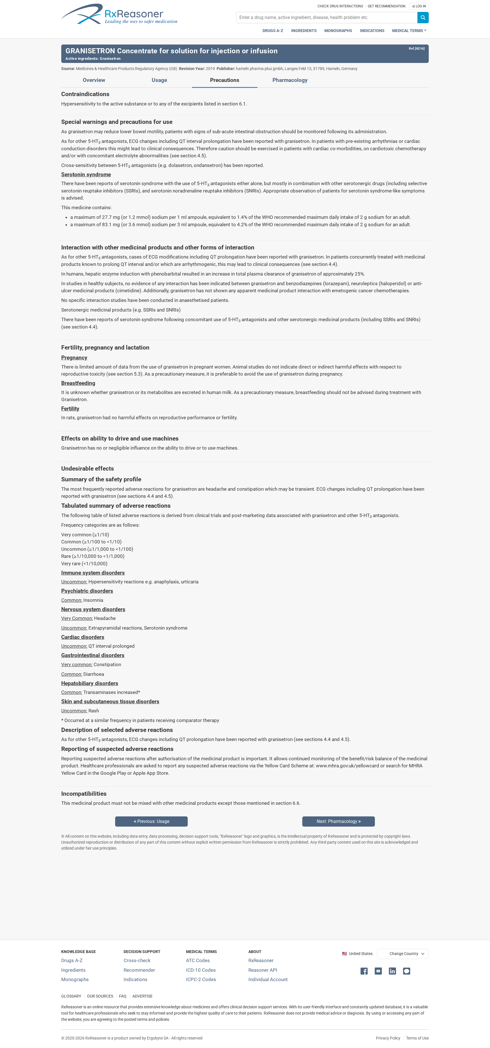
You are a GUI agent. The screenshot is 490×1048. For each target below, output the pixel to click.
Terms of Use (417, 1038)
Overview (94, 80)
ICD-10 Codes (201, 970)
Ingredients (304, 30)
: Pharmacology (339, 821)
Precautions (224, 80)
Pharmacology (290, 80)
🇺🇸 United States (357, 953)
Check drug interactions (340, 6)
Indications (372, 30)
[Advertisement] (231, 895)
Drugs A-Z (273, 30)
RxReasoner (261, 960)
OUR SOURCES (100, 996)
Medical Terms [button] (407, 30)
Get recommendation (386, 6)
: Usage (151, 821)
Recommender (139, 970)
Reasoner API (262, 970)
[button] (365, 970)
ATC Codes (198, 960)
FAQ (122, 996)
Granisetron (110, 58)
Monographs (338, 30)
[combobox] (327, 17)
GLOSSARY (71, 996)
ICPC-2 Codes (201, 979)
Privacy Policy (388, 1038)
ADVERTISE (142, 996)
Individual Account (268, 979)
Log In (420, 6)
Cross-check (137, 960)
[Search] (423, 17)
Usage (159, 80)
